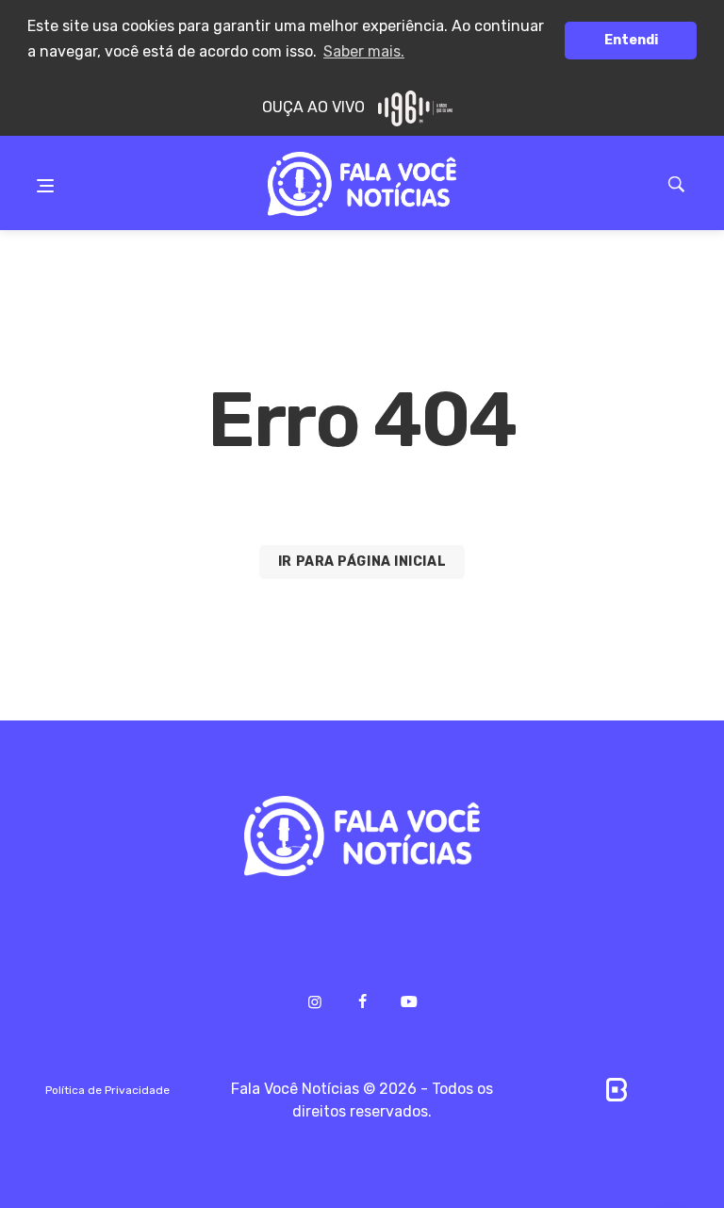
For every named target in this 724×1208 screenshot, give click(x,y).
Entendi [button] (631, 40)
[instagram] (315, 1001)
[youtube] (409, 1002)
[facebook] (362, 1001)
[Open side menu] (45, 171)
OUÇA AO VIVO (315, 107)
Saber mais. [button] (363, 51)
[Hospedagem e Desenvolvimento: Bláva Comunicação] (616, 1089)
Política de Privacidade (107, 1090)
